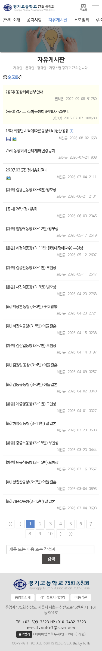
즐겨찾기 (24, 634)
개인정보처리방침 (52, 597)
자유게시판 (57, 20)
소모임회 (81, 20)
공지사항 (34, 20)
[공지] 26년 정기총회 (21, 209)
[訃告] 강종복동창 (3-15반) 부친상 (31, 443)
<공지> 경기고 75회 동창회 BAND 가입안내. (37, 111)
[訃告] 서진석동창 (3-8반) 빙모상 (30, 287)
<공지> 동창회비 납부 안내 (24, 92)
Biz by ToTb (81, 644)
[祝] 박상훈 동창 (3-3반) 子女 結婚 (31, 306)
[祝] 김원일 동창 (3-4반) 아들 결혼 (31, 365)
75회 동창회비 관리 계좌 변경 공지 (30, 151)
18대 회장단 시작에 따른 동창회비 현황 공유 (39, 131)
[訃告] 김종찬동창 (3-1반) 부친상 (30, 267)
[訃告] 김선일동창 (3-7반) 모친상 (30, 345)
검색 (51, 559)
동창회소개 (23, 597)
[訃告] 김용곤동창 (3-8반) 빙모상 (30, 189)
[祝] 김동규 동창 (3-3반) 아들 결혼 (31, 384)
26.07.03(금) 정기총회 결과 (26, 170)
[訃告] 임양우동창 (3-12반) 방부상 (31, 228)
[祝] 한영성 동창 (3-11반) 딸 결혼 (30, 423)
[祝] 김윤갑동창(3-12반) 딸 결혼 (30, 501)
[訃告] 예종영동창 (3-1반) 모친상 (30, 404)
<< (10, 524)
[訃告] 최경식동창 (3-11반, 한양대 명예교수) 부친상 (44, 248)
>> (71, 534)
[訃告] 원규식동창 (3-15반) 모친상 (31, 462)
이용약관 (81, 597)
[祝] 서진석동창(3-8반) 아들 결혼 (30, 326)
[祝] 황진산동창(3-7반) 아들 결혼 (30, 482)
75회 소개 (11, 20)
